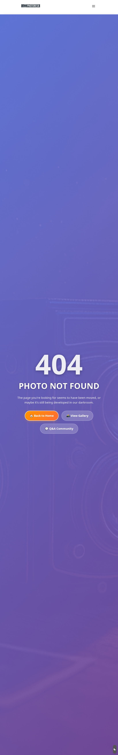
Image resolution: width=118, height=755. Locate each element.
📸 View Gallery (77, 416)
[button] (115, 749)
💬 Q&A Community (59, 429)
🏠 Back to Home (42, 416)
